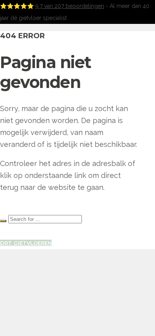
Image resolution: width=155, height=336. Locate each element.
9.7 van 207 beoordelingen (69, 6)
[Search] (3, 221)
